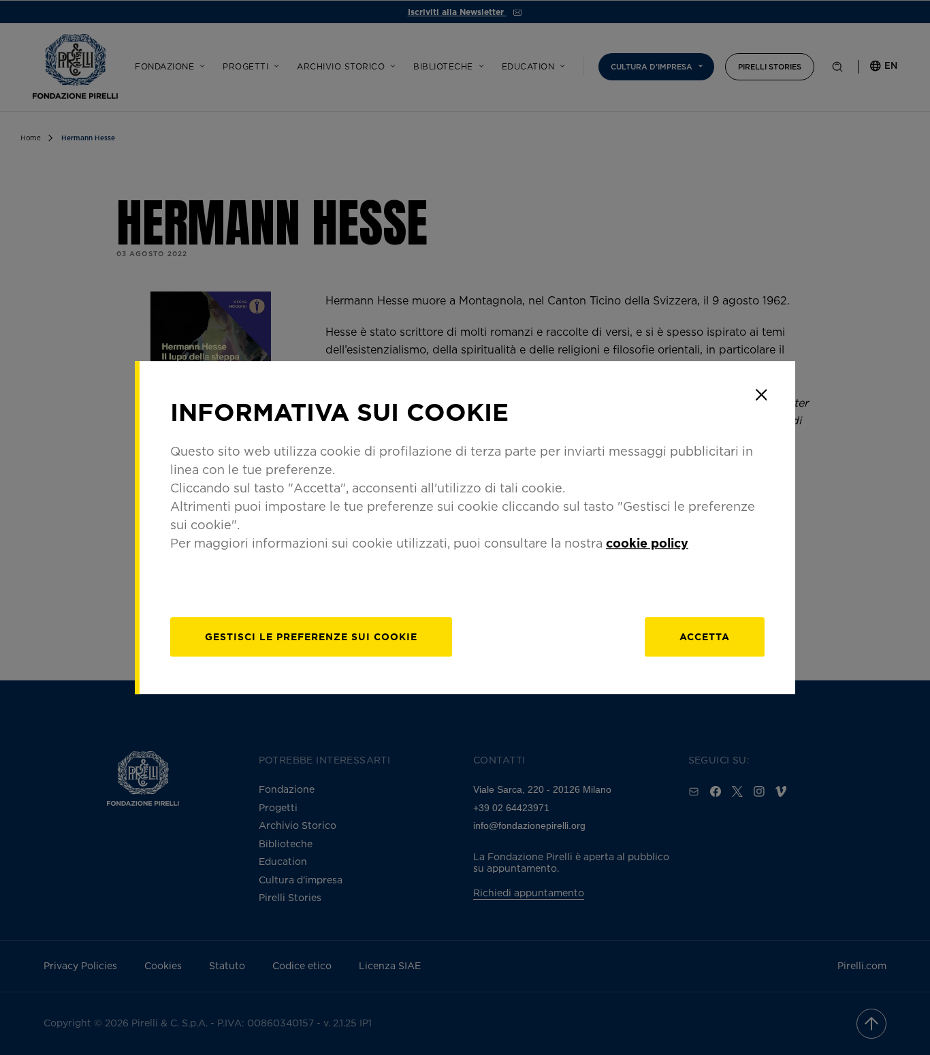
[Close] (761, 395)
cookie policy (647, 543)
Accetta (704, 636)
